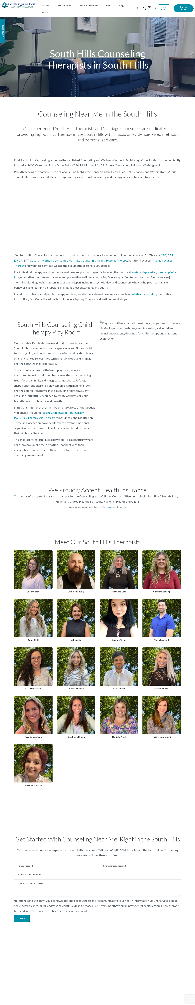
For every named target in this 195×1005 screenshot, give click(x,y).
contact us (112, 507)
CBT (163, 255)
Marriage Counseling (81, 260)
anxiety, (136, 272)
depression (149, 272)
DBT (170, 255)
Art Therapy (46, 417)
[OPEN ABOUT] (113, 6)
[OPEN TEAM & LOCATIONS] (74, 6)
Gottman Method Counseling (48, 260)
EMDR (18, 260)
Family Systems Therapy (112, 260)
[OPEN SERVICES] (50, 6)
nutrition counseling (144, 294)
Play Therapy (29, 417)
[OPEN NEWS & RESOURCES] (99, 6)
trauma (161, 272)
